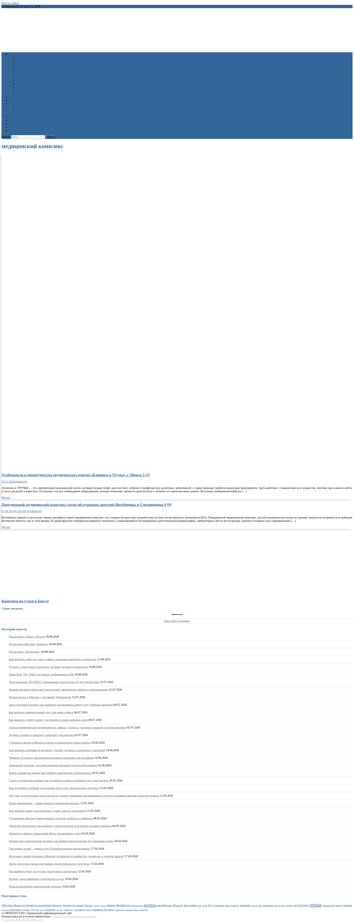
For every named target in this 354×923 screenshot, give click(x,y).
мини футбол (280, 906)
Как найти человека (177, 620)
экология (144, 910)
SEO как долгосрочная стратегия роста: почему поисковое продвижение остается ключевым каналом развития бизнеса (84, 795)
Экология (22, 83)
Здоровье (22, 57)
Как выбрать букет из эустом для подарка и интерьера (43, 871)
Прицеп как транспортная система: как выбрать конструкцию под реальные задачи (61, 841)
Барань (88, 905)
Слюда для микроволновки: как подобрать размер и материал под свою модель (58, 780)
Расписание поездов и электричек (37, 113)
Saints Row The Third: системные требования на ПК (41, 674)
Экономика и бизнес (29, 87)
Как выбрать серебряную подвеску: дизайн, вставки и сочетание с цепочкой (57, 750)
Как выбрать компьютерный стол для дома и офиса (41, 712)
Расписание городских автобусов (37, 107)
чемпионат (119, 910)
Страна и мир (24, 80)
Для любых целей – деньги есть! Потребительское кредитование (49, 848)
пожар (347, 905)
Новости (14, 53)
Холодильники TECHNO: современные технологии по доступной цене (54, 682)
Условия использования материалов (74, 916)
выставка (190, 905)
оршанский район (332, 905)
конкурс (235, 905)
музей (298, 905)
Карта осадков (18, 127)
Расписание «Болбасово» (24, 651)
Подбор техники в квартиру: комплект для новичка (41, 735)
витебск (150, 905)
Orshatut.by (35, 511)
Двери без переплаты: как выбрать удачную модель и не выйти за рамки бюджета (60, 826)
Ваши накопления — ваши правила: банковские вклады (44, 803)
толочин (50, 909)
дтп (210, 905)
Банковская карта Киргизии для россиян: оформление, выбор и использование (58, 689)
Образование (24, 63)
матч (260, 906)
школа (136, 910)
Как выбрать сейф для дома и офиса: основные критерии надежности (52, 659)
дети (204, 905)
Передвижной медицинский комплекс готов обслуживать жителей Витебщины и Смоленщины (86, 504)
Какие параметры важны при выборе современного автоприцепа (50, 772)
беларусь (123, 905)
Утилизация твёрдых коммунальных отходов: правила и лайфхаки (51, 818)
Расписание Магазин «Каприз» (28, 644)
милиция (268, 905)
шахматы (129, 910)
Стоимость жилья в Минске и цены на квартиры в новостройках (50, 742)
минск (289, 905)
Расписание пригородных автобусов (39, 110)
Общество (22, 70)
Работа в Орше (18, 117)
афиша (110, 905)
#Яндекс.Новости (13, 905)
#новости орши (73, 905)
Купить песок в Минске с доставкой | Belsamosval (40, 697)
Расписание (16, 103)
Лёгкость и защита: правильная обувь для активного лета (45, 833)
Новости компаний (28, 90)
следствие (25, 910)
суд (32, 909)
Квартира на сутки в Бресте (25, 601)
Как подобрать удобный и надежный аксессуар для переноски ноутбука (54, 788)
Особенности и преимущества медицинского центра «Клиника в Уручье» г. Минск (75, 475)
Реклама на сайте (19, 130)
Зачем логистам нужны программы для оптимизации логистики (49, 863)
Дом (19, 67)
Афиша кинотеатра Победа (26, 100)
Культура (21, 60)
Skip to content (10, 3)
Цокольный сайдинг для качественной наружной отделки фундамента (53, 765)
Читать (5, 497)
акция (103, 906)
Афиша (13, 97)
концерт (245, 905)
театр (41, 910)
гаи (199, 905)
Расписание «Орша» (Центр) (27, 636)
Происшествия (25, 73)
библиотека (137, 905)
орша (316, 904)
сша (37, 910)
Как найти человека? (29, 93)
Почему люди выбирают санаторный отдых (36, 879)
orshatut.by (21, 481)
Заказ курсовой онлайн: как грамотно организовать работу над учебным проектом (61, 704)
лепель (254, 906)
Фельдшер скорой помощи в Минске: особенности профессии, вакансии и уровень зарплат (66, 856)
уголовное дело (82, 909)
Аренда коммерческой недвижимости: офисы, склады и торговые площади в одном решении (67, 727)
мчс (306, 905)
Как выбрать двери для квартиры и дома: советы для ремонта (47, 810)
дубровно (218, 905)
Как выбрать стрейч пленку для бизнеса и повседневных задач (48, 719)
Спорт (20, 77)
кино (227, 905)
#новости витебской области (44, 905)
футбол (109, 909)
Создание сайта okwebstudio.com (21, 919)
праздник (5, 910)
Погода (13, 123)
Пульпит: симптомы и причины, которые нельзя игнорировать (48, 666)
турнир (59, 910)
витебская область (170, 905)
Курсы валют (17, 120)
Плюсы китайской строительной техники (35, 886)
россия (15, 909)
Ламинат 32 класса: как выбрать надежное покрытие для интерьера (51, 757)
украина (97, 909)
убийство (68, 910)
